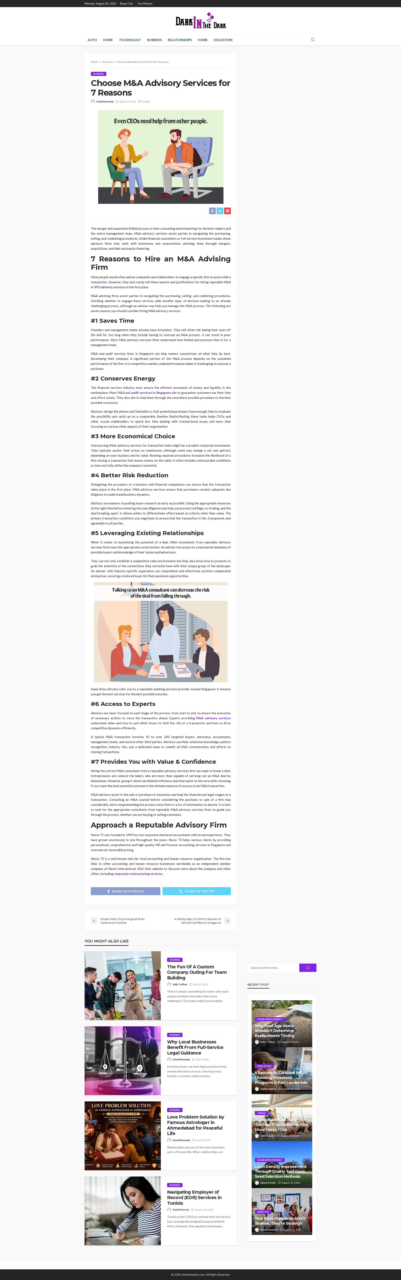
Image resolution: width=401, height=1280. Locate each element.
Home (108, 40)
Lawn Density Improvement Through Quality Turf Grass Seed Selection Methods (281, 1171)
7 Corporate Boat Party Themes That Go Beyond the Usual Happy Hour (281, 1124)
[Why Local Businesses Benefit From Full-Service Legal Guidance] (123, 1060)
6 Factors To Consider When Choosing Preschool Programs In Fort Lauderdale (281, 1078)
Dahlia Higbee (268, 1088)
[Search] (312, 39)
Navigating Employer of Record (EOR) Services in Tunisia (194, 1197)
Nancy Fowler (268, 1182)
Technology (130, 40)
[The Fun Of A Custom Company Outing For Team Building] (123, 985)
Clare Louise (267, 1135)
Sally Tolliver (180, 984)
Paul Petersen (181, 1209)
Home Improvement (269, 1019)
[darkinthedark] (200, 20)
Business (154, 40)
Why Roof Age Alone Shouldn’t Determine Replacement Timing (274, 1031)
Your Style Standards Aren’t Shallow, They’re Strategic (280, 1221)
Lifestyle (263, 1211)
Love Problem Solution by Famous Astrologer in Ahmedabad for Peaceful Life (195, 1125)
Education (223, 40)
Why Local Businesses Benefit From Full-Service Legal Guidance (195, 1047)
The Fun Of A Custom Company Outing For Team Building (197, 972)
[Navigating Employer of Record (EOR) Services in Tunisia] (123, 1211)
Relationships (180, 40)
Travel (261, 1113)
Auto (92, 40)
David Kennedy (105, 101)
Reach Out (126, 3)
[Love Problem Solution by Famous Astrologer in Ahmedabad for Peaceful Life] (123, 1135)
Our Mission (145, 3)
